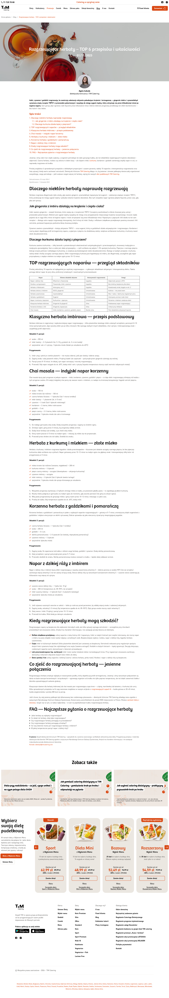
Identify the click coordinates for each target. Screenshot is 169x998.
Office (77, 921)
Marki (22, 986)
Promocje (50, 8)
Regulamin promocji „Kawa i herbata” (130, 933)
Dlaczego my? (100, 905)
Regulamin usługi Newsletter (126, 925)
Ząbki (92, 989)
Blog (98, 8)
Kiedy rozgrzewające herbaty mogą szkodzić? (49, 146)
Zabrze (80, 989)
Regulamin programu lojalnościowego (130, 921)
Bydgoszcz (36, 984)
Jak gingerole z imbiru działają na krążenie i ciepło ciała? (58, 121)
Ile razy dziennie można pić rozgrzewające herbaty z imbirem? (54, 726)
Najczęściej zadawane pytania (127, 913)
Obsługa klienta (121, 905)
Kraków (127, 984)
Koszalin (121, 984)
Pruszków (60, 986)
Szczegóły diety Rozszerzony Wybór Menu (152, 888)
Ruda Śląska (73, 986)
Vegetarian (79, 948)
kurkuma (93, 161)
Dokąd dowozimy (88, 8)
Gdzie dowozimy (122, 909)
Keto (76, 929)
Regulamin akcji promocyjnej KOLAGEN (130, 941)
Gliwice (90, 984)
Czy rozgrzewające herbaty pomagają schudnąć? (49, 723)
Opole (32, 986)
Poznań (53, 986)
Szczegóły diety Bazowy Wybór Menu (118, 888)
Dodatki (60, 917)
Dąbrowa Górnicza (66, 984)
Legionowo (133, 984)
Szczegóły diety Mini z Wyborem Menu (84, 888)
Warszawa (141, 986)
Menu (65, 8)
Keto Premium (80, 913)
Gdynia (85, 984)
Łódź (18, 986)
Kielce (116, 984)
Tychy (127, 986)
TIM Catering (85, 171)
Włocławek (148, 986)
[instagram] (167, 2)
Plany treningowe (101, 925)
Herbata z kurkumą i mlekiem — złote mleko (49, 137)
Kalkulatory (40, 8)
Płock (49, 986)
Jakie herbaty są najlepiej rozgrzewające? (46, 715)
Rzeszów (86, 986)
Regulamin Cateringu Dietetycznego (129, 917)
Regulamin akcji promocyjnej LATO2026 (131, 937)
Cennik (58, 8)
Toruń (123, 986)
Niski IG (78, 941)
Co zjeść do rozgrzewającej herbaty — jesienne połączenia (55, 149)
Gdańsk (80, 984)
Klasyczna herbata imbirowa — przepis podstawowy (52, 130)
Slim (76, 917)
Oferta (60, 905)
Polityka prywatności (124, 944)
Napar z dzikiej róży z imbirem (43, 143)
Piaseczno (43, 986)
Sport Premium (80, 937)
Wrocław (75, 989)
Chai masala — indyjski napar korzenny (47, 133)
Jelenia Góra (98, 984)
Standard (78, 925)
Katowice (110, 984)
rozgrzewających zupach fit (101, 689)
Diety (31, 8)
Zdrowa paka (74, 8)
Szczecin (113, 986)
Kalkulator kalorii (102, 921)
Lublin (150, 984)
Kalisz (105, 984)
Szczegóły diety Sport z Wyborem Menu (50, 888)
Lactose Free (79, 956)
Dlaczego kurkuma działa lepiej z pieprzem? (53, 124)
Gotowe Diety (63, 909)
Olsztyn (27, 986)
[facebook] (162, 2)
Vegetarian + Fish (81, 952)
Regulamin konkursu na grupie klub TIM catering (134, 929)
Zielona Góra (99, 989)
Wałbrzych (133, 986)
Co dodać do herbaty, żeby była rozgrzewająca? (48, 718)
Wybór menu (62, 913)
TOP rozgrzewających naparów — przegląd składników (53, 127)
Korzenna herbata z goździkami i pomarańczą (50, 140)
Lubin (145, 984)
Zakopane (87, 989)
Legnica (140, 984)
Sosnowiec (105, 986)
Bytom (42, 984)
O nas (104, 8)
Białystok (20, 984)
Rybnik (80, 986)
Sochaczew (98, 986)
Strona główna (6, 17)
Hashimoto (79, 944)
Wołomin (68, 989)
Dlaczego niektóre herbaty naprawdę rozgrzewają (51, 118)
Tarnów (118, 986)
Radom (66, 986)
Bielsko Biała (28, 984)
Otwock (37, 986)
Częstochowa (55, 984)
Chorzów (48, 984)
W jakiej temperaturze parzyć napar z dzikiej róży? (49, 728)
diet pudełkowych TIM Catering (108, 174)
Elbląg (75, 984)
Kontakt (112, 8)
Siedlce (91, 986)
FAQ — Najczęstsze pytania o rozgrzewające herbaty (53, 152)
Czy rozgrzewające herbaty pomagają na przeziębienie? (51, 721)
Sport (77, 933)
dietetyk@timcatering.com (44, 745)
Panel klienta (100, 913)
